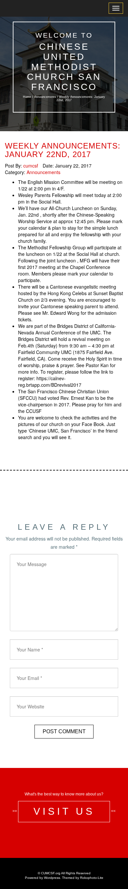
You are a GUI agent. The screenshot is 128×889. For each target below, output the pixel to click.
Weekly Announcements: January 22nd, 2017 (62, 150)
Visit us (64, 811)
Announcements (45, 96)
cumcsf (30, 165)
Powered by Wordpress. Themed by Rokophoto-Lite (64, 878)
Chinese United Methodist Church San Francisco (64, 67)
